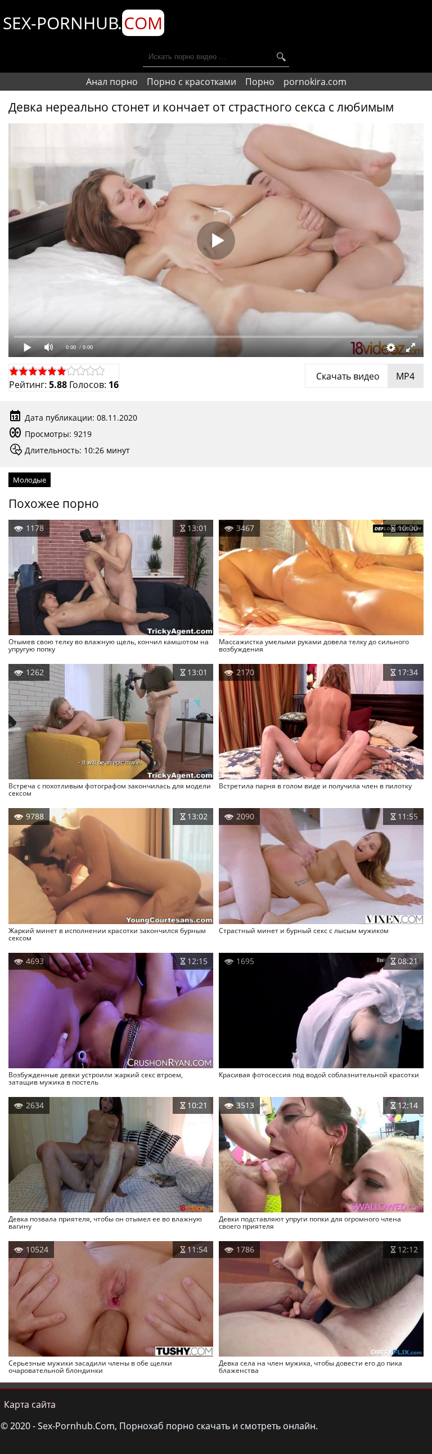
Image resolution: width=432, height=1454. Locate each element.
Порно (259, 81)
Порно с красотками (191, 81)
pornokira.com (315, 81)
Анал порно (112, 81)
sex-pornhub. (83, 22)
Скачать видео (364, 376)
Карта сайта (30, 1404)
